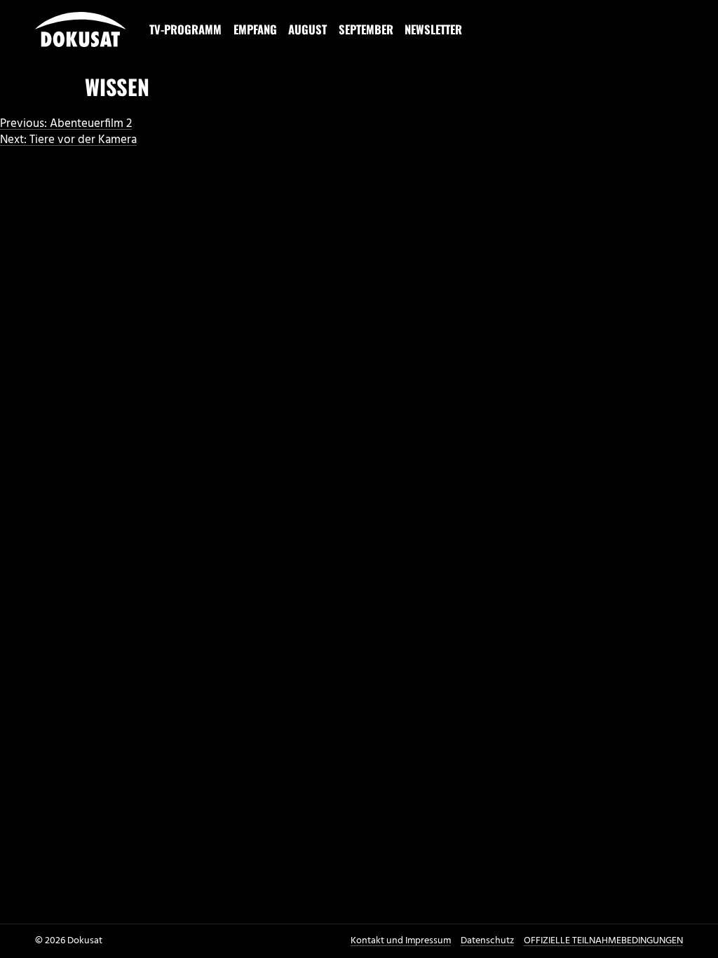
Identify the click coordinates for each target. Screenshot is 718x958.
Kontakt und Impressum (401, 941)
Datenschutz (487, 941)
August (307, 29)
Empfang (255, 29)
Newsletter (433, 29)
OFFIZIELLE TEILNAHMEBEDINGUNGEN (603, 941)
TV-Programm (185, 29)
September (366, 29)
